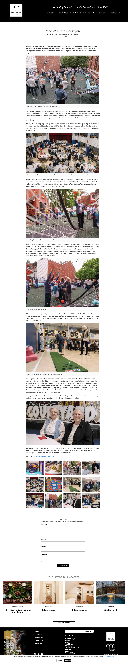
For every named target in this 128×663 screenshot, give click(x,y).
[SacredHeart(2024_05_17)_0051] (53, 500)
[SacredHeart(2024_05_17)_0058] (72, 468)
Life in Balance (79, 610)
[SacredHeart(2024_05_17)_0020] (53, 484)
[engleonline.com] (111, 650)
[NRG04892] (35, 500)
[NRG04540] (72, 500)
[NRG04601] (91, 468)
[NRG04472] (72, 484)
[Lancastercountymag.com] (110, 641)
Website (44, 554)
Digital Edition (85, 13)
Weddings (69, 644)
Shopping (68, 646)
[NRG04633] (35, 484)
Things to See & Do (72, 647)
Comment (45, 524)
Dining (67, 642)
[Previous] (29, 423)
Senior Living (70, 653)
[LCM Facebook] (42, 654)
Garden (68, 649)
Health (67, 640)
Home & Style (70, 639)
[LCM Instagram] (35, 654)
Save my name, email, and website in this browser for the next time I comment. (63, 561)
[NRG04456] (53, 468)
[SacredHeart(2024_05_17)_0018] (35, 468)
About (37, 631)
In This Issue (52, 13)
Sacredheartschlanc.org (45, 456)
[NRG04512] (91, 484)
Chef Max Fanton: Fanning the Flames (17, 611)
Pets (67, 651)
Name (43, 539)
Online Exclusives (100, 13)
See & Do (73, 13)
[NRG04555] (91, 500)
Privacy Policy (110, 656)
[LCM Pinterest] (38, 654)
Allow (60, 660)
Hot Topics (114, 13)
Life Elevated (110, 610)
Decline (68, 660)
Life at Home (48, 610)
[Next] (96, 423)
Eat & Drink (63, 13)
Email (43, 547)
